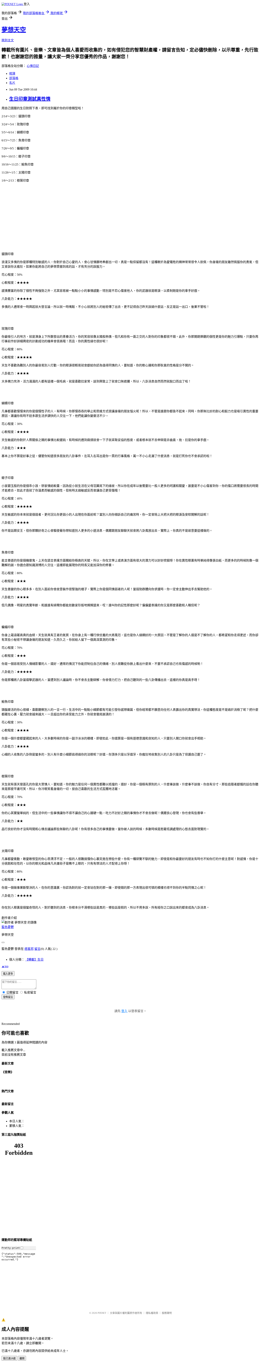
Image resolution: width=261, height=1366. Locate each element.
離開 (21, 1358)
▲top (5, 966)
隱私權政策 (152, 1312)
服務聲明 (167, 1312)
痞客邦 (29, 948)
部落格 (13, 78)
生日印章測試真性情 (29, 98)
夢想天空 (14, 29)
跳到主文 (8, 40)
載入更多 (8, 973)
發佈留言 (8, 997)
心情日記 (33, 66)
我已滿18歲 (9, 1358)
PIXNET (102, 1312)
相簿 (12, 73)
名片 (12, 82)
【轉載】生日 (34, 959)
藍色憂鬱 (8, 927)
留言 (37, 948)
